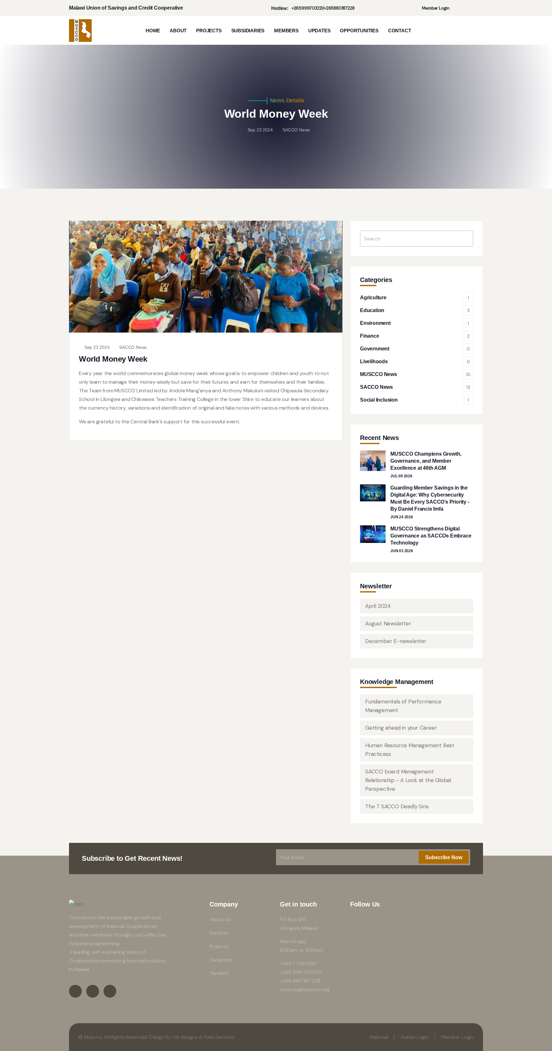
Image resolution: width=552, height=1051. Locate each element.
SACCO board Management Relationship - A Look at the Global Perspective (408, 780)
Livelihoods (374, 361)
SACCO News (133, 347)
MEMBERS (286, 30)
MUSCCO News (378, 374)
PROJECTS (208, 30)
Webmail (378, 1037)
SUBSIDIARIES (248, 30)
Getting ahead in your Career (401, 727)
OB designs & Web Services (203, 1037)
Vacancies (221, 959)
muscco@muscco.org (305, 989)
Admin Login (415, 1037)
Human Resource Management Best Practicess (409, 749)
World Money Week (113, 359)
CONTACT (399, 30)
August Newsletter (388, 623)
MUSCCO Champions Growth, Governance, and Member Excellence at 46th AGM (425, 461)
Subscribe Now (443, 857)
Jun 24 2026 (401, 517)
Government (374, 348)
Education (372, 310)
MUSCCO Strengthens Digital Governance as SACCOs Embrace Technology (430, 535)
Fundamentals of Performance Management (403, 706)
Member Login (435, 8)
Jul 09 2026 (401, 476)
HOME (153, 30)
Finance (369, 336)
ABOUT (178, 30)
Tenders (219, 973)
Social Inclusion (379, 400)
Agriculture (373, 297)
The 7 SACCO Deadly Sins (396, 806)
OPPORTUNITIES (359, 30)
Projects (219, 946)
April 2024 (378, 605)
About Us (220, 919)
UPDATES (319, 30)
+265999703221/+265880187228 (323, 8)
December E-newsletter (395, 641)
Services (219, 932)
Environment (375, 323)
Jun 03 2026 (401, 551)
